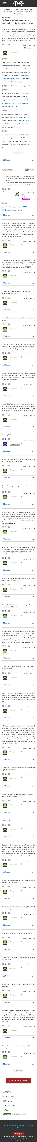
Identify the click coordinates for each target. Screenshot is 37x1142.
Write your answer (19, 1080)
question (24, 1114)
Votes (26, 169)
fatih (11, 443)
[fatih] (5, 446)
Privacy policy (19, 1125)
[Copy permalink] (25, 82)
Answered (8, 1114)
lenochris (11, 82)
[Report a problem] (23, 82)
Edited (29, 48)
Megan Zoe (14, 86)
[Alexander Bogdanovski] (17, 195)
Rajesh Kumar (6, 820)
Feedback (10, 1125)
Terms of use (29, 1125)
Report (7, 160)
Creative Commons (16, 1139)
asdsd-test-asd (16, 1114)
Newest (32, 169)
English (19, 1134)
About (4, 1125)
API (18, 1127)
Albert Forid (16, 144)
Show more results (18, 153)
